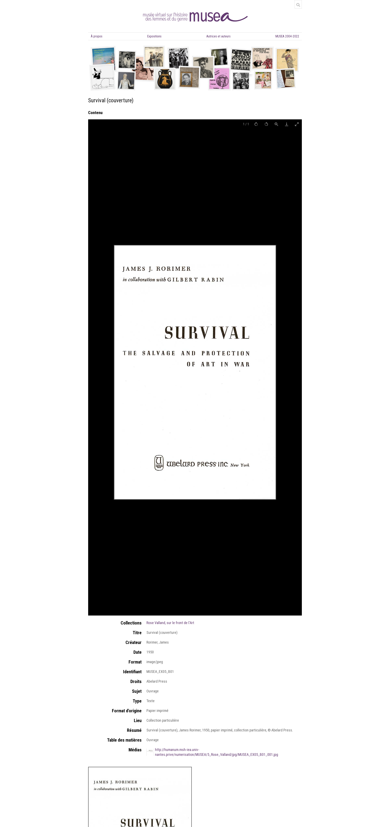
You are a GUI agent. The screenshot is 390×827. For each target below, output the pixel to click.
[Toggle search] (298, 5)
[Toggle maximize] (297, 124)
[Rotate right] (256, 124)
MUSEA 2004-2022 (287, 36)
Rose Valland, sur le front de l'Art (170, 623)
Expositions (154, 36)
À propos (96, 36)
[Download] (287, 124)
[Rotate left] (266, 124)
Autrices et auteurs (218, 36)
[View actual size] (276, 124)
